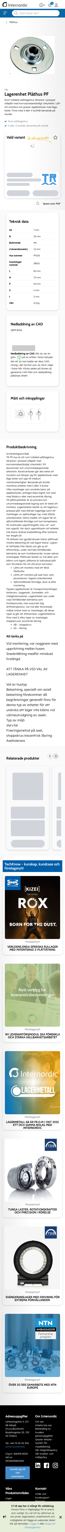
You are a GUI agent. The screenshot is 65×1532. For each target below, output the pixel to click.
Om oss (39, 1421)
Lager (8, 1498)
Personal (40, 1501)
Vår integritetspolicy (46, 1450)
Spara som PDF (51, 203)
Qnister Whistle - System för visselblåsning (44, 1443)
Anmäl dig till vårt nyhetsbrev (17, 1473)
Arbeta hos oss (43, 1425)
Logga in (34, 1523)
